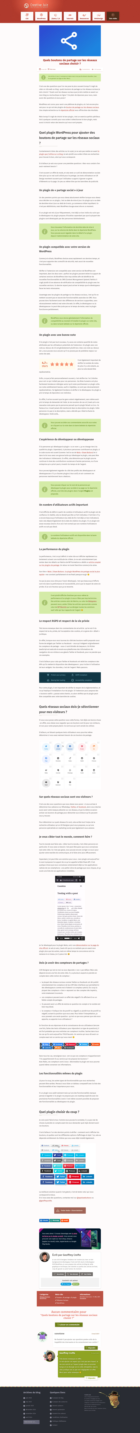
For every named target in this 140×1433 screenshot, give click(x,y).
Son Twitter (87, 1274)
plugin (74, 1297)
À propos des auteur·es (59, 1402)
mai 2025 (29, 1402)
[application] (70, 908)
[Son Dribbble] (45, 1359)
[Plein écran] (82, 938)
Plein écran (52, 69)
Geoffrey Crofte (67, 1353)
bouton (59, 1297)
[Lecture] (58, 938)
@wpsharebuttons (84, 1198)
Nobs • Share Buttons (85, 452)
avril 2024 (29, 1417)
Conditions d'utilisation (60, 1417)
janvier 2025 (30, 1406)
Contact (54, 1425)
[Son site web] (44, 1356)
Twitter (73, 807)
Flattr (76, 1284)
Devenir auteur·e (57, 1406)
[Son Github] (48, 1351)
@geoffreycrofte (45, 1201)
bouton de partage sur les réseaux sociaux (82, 107)
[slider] (68, 938)
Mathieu (86, 1410)
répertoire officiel (67, 110)
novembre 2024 (31, 1413)
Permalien (83, 1298)
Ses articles (60, 1274)
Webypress (92, 601)
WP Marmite (62, 607)
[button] (70, 908)
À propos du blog (57, 1398)
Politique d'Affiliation (59, 1421)
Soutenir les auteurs (59, 1413)
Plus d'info (93, 1406)
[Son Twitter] (45, 1353)
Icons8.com (91, 1408)
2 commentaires (86, 69)
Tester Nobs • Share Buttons (72, 1210)
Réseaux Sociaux (45, 1297)
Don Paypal (67, 1284)
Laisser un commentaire (69, 1325)
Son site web (74, 1274)
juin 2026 (29, 1398)
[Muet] (79, 938)
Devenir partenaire (58, 1410)
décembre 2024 (31, 1410)
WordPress (43, 1298)
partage (67, 1297)
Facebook (82, 807)
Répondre (91, 1348)
